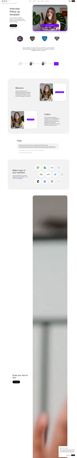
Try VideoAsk (16, 381)
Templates (3, 3)
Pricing (38, 1)
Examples (42, 1)
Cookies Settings (68, 455)
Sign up (73, 1)
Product (30, 1)
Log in (70, 1)
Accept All (73, 455)
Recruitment (7, 3)
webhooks (20, 178)
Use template (13, 25)
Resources (47, 1)
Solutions (34, 1)
